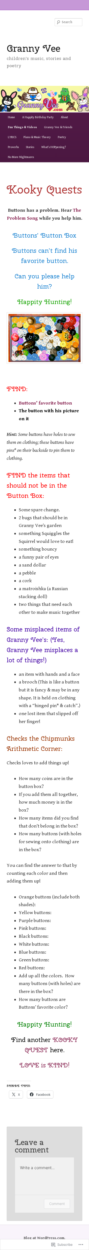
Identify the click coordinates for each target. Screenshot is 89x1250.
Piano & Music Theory (37, 137)
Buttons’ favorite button (45, 403)
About (64, 117)
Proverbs (13, 147)
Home (11, 117)
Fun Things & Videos (22, 127)
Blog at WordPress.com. (44, 1238)
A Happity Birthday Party (38, 117)
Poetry (62, 137)
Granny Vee (33, 48)
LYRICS (12, 137)
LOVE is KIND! (45, 1065)
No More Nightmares (21, 157)
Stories (30, 147)
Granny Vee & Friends (58, 127)
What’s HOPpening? (53, 147)
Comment (57, 1203)
